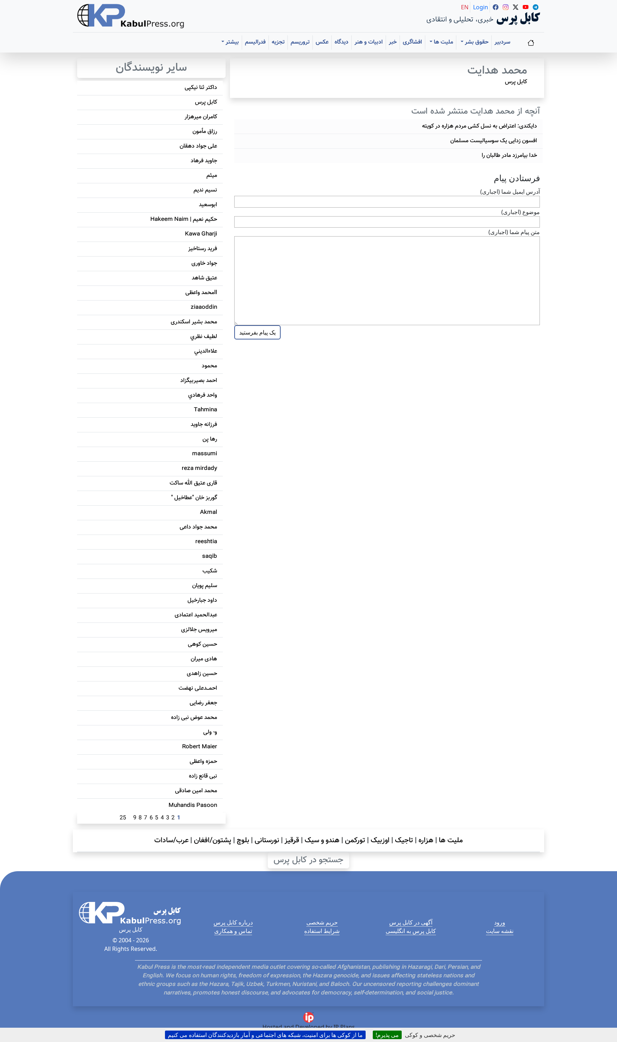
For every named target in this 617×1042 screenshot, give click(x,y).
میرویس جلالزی (199, 629)
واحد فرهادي (202, 395)
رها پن (209, 439)
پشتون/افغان (212, 840)
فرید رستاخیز (202, 248)
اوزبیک (380, 840)
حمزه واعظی (203, 761)
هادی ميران (204, 659)
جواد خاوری (204, 263)
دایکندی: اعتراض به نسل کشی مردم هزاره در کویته (479, 126)
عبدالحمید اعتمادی (196, 615)
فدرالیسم (255, 42)
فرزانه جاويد (204, 424)
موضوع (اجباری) (520, 212)
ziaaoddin (204, 307)
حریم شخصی (322, 922)
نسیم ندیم (205, 190)
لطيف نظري (203, 336)
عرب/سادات (171, 840)
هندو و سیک (322, 840)
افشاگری (412, 42)
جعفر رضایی (203, 703)
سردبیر (502, 42)
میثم (211, 175)
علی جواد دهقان (198, 146)
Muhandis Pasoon (193, 805)
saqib (209, 556)
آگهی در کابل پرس (410, 922)
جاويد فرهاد (204, 161)
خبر (393, 42)
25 (123, 818)
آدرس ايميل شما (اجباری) (510, 191)
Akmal (208, 512)
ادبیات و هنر (369, 42)
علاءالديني (205, 351)
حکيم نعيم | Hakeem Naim (183, 219)
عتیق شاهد (204, 278)
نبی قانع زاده (203, 776)
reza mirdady (199, 468)
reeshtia (206, 541)
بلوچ (243, 840)
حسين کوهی (202, 644)
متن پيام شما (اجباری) (514, 232)
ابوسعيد (208, 204)
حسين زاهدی (202, 673)
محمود (209, 366)
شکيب (209, 571)
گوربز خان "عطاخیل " (194, 497)
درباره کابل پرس (233, 922)
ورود (499, 922)
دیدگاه (341, 42)
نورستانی (267, 840)
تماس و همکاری (233, 931)
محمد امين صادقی (196, 791)
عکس (322, 42)
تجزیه (278, 42)
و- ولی (210, 732)
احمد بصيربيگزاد (198, 380)
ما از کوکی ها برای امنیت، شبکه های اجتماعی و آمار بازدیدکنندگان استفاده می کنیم (265, 1035)
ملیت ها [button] (442, 42)
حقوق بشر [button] (475, 42)
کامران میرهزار (201, 117)
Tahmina (205, 410)
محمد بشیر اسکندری (194, 322)
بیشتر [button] (231, 42)
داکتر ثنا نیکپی (201, 87)
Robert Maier (199, 747)
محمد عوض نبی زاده (194, 717)
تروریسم (300, 42)
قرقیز (292, 840)
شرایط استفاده (322, 931)
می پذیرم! (387, 1035)
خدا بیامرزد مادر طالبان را (509, 155)
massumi (204, 454)
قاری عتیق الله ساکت (193, 483)
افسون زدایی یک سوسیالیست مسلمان (493, 141)
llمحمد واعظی (201, 292)
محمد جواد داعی (198, 527)
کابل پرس (516, 82)
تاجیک (404, 840)
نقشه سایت (499, 931)
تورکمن (355, 840)
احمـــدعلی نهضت (198, 688)
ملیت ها (451, 840)
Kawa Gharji (201, 234)
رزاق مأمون (204, 131)
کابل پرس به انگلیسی (411, 931)
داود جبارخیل (202, 600)
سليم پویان (204, 585)
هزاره (425, 840)
